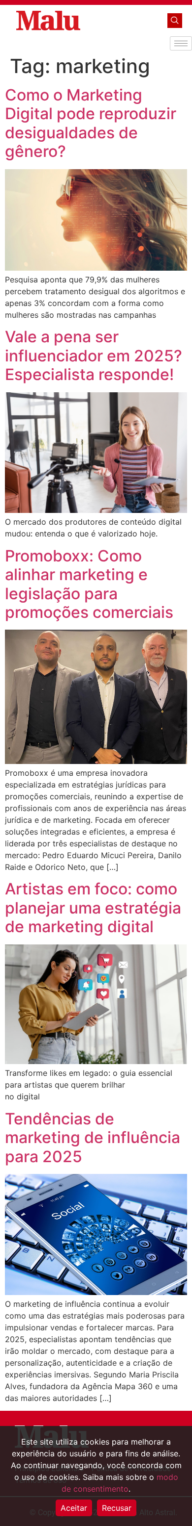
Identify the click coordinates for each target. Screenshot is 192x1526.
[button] (174, 20)
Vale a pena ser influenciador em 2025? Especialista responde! (93, 355)
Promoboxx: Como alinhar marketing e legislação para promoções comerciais (89, 584)
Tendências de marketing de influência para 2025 (92, 1137)
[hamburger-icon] (181, 43)
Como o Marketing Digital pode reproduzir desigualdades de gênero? (90, 123)
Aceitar (74, 1508)
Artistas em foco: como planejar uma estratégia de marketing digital (93, 907)
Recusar (116, 1508)
